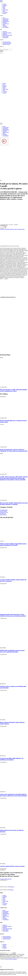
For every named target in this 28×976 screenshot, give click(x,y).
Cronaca (4, 4)
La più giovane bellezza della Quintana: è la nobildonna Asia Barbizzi (11, 759)
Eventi (4, 8)
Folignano (5, 22)
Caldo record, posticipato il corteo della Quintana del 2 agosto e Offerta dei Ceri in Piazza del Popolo (13, 795)
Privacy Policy (6, 36)
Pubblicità (5, 34)
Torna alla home (3, 514)
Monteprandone (6, 21)
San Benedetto (6, 19)
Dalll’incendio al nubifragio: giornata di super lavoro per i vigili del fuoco (12, 651)
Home (1, 0)
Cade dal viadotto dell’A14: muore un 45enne (12, 866)
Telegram (11, 889)
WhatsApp (12, 886)
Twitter (4, 945)
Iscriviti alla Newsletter (7, 35)
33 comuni (5, 91)
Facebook (5, 944)
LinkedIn (4, 946)
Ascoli (4, 17)
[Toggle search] (1, 124)
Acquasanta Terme (4, 510)
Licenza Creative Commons (11, 959)
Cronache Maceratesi (7, 43)
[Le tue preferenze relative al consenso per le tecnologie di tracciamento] (25, 973)
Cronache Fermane (6, 41)
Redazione (5, 31)
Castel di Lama (6, 23)
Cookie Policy (5, 37)
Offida (4, 24)
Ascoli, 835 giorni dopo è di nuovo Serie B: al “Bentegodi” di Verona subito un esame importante (13, 450)
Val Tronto (5, 26)
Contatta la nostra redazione (5, 878)
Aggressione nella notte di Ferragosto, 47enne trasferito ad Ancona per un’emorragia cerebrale (13, 615)
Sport (4, 7)
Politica (4, 6)
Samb (4, 11)
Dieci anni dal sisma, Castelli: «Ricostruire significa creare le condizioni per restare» (13, 390)
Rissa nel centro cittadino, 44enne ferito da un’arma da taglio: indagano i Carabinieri (14, 503)
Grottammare (5, 20)
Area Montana (6, 27)
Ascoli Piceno (3, 513)
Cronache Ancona (6, 44)
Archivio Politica (3, 511)
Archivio (4, 13)
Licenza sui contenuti (7, 32)
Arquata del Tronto (4, 512)
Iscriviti (14, 953)
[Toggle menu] (1, 52)
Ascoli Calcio (5, 9)
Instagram (5, 947)
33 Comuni (5, 12)
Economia (5, 5)
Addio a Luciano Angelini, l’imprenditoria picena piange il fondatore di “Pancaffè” (13, 544)
